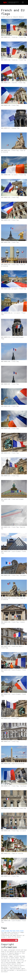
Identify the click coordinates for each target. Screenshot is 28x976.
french (17, 930)
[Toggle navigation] (23, 2)
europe (3, 930)
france (13, 930)
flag (11, 930)
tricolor (22, 930)
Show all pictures (9, 940)
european (7, 930)
